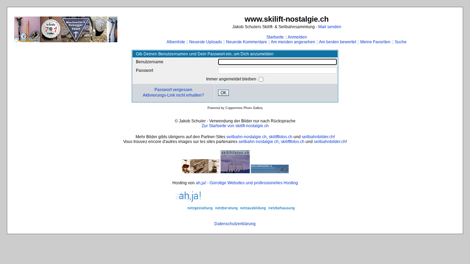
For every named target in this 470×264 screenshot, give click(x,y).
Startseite (275, 37)
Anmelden (297, 37)
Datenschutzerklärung (235, 223)
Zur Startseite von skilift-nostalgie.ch (235, 125)
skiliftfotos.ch (280, 136)
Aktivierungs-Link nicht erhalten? (173, 95)
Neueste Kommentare (246, 42)
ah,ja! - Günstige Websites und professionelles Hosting (247, 182)
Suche (401, 42)
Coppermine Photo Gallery (244, 108)
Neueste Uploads (205, 42)
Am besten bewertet (337, 42)
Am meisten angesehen (293, 42)
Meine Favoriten (375, 42)
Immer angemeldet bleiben (231, 79)
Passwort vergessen (173, 89)
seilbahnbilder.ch (318, 136)
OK (223, 92)
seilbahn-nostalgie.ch (246, 136)
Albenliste (176, 42)
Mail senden (329, 26)
